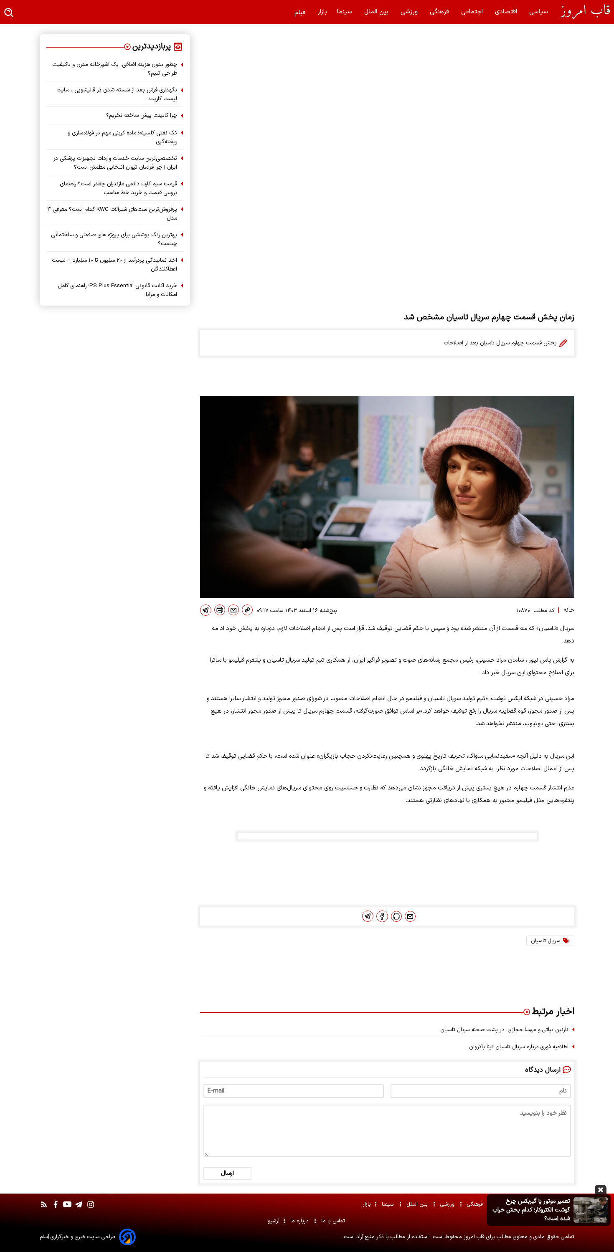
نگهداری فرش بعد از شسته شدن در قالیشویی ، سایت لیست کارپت (116, 94)
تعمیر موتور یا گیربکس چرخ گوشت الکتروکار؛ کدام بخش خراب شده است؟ (531, 1210)
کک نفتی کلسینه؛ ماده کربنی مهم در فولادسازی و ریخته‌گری (122, 137)
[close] (600, 1189)
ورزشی (410, 12)
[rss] (44, 1208)
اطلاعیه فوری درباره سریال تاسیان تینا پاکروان (518, 1047)
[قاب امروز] (580, 11)
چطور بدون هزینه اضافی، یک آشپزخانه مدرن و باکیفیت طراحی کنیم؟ (114, 69)
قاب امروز (473, 1237)
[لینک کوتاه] (247, 610)
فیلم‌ (300, 13)
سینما (345, 12)
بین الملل (377, 12)
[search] (9, 13)
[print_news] (219, 610)
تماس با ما (334, 1221)
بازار (322, 12)
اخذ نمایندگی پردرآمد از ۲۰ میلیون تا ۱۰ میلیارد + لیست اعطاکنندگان (114, 264)
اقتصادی (507, 12)
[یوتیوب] (67, 1208)
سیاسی (539, 12)
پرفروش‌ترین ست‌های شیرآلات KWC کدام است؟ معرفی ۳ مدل (112, 214)
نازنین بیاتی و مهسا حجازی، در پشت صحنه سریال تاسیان (504, 1030)
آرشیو (273, 1221)
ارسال (227, 1173)
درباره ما (300, 1221)
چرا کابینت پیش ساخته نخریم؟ (141, 115)
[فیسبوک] (382, 916)
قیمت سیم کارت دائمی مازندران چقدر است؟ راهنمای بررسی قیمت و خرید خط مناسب (118, 188)
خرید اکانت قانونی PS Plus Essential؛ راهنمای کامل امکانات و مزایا (117, 290)
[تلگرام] (205, 610)
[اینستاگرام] (90, 1208)
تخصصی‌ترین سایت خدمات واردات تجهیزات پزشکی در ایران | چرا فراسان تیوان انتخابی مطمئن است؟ (115, 163)
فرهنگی (440, 12)
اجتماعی (473, 12)
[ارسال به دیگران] (233, 610)
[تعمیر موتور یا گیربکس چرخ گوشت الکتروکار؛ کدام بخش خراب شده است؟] (590, 1210)
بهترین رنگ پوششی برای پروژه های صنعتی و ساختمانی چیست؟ (114, 239)
